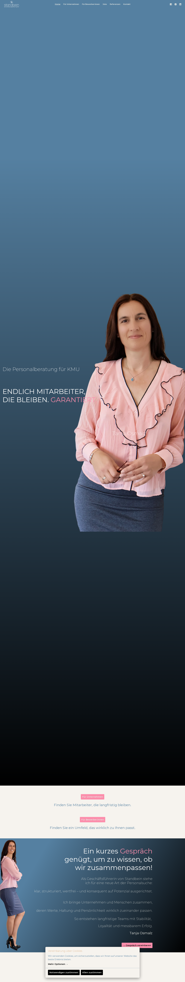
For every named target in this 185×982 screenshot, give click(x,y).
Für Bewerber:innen (91, 4)
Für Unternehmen (71, 4)
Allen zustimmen (91, 972)
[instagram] (175, 4)
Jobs (105, 4)
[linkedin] (180, 4)
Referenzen (115, 4)
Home (57, 4)
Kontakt (126, 4)
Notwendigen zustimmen (63, 972)
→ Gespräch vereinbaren (137, 945)
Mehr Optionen (56, 964)
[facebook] (171, 4)
